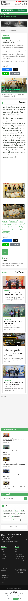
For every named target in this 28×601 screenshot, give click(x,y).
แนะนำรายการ (4, 573)
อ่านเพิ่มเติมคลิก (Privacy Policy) (10, 595)
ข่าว (8, 30)
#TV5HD (5, 221)
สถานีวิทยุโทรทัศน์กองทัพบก (8, 17)
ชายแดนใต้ (6, 516)
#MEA (15, 224)
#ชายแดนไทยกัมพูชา (19, 227)
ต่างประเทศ (3, 558)
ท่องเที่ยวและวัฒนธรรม (19, 556)
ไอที (1, 561)
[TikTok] (24, 4)
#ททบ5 (21, 221)
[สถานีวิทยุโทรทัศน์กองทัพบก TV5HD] (5, 3)
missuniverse (6, 519)
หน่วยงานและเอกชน (5, 575)
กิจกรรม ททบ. (13, 30)
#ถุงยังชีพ (22, 224)
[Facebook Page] (16, 4)
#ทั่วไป (19, 229)
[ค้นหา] (25, 498)
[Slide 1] (13, 28)
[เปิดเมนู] (25, 17)
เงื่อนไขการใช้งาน (17, 588)
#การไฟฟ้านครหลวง (7, 224)
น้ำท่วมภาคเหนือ (16, 516)
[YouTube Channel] (18, 4)
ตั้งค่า (10, 598)
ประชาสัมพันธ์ (4, 568)
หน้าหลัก (3, 30)
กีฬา (16, 549)
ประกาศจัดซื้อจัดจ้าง (5, 577)
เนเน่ (16, 510)
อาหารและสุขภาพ (18, 554)
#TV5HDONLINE (13, 221)
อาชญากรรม (3, 556)
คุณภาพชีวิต (3, 554)
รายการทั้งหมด (4, 579)
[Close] (20, 598)
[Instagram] (20, 4)
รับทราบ (16, 598)
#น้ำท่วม (5, 229)
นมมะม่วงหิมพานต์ (7, 510)
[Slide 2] (15, 28)
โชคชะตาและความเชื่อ (19, 561)
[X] (22, 4)
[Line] (26, 4)
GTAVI (23, 510)
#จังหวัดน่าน (12, 229)
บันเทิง (16, 551)
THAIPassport (21, 513)
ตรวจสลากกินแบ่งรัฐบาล (9, 513)
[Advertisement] (14, 171)
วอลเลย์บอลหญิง (17, 519)
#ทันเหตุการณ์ (6, 232)
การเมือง (2, 549)
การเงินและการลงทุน (19, 558)
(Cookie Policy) (21, 595)
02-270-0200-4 (20, 572)
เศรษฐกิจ (2, 551)
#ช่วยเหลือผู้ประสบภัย (7, 227)
